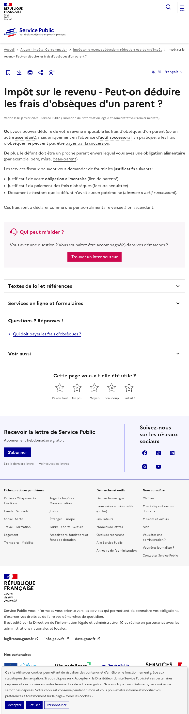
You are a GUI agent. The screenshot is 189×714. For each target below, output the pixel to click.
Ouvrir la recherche (168, 7)
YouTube (158, 467)
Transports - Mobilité (18, 542)
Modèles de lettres (109, 527)
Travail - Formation (17, 527)
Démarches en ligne (110, 498)
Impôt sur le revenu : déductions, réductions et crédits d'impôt (117, 49)
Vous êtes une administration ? (154, 537)
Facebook (145, 453)
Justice (54, 511)
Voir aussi (19, 353)
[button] (51, 72)
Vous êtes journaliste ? (158, 547)
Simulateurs (104, 519)
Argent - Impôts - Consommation (43, 49)
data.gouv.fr (85, 638)
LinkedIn (172, 453)
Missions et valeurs (156, 519)
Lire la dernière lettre (19, 464)
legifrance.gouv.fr (19, 638)
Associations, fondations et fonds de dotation (69, 537)
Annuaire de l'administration (116, 550)
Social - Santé (13, 519)
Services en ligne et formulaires (45, 303)
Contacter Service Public (160, 555)
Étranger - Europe (62, 519)
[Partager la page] (40, 72)
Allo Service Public (109, 542)
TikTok (158, 453)
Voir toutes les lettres (54, 464)
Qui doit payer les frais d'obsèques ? (47, 334)
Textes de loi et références (40, 286)
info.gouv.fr (54, 638)
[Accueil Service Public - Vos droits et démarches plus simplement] (36, 37)
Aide (146, 527)
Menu (182, 11)
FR (168, 72)
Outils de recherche (110, 535)
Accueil (9, 49)
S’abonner (17, 452)
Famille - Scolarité (16, 511)
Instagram (145, 467)
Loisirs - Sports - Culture (66, 527)
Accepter (14, 705)
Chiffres (148, 498)
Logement (11, 535)
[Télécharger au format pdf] (19, 72)
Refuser (34, 705)
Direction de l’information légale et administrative (76, 622)
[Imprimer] (30, 72)
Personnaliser (56, 705)
